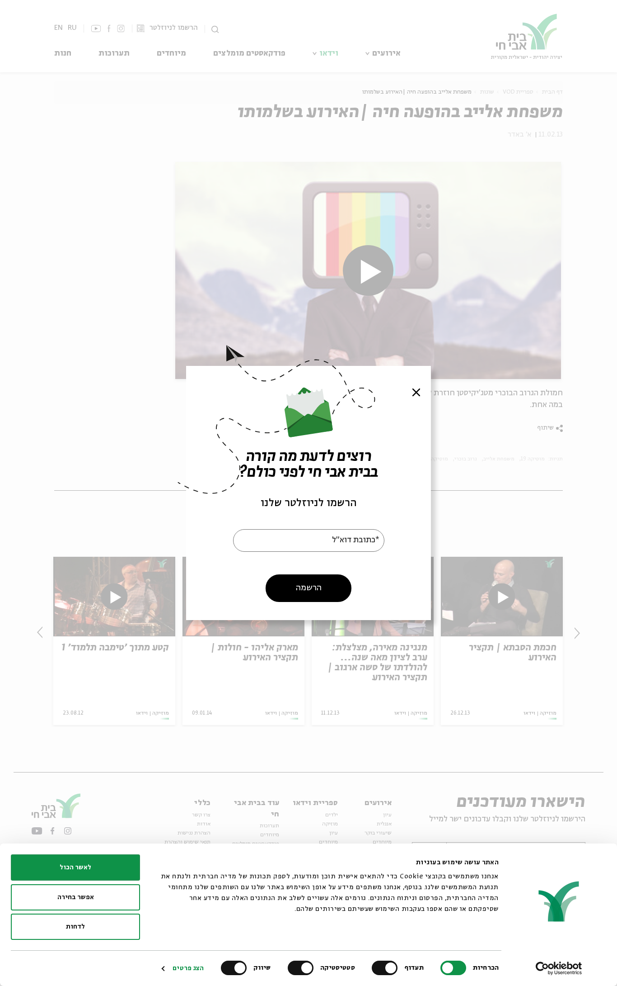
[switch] (386, 968)
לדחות (75, 927)
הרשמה (309, 588)
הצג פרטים (188, 968)
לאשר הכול (75, 867)
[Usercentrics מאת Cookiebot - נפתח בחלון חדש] (558, 968)
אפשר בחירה (75, 897)
